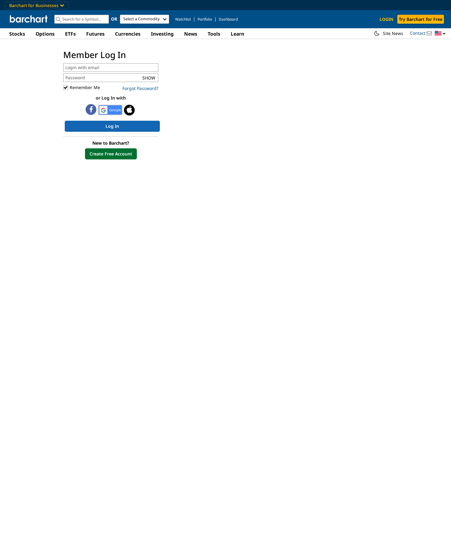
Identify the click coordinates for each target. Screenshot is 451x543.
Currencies (128, 33)
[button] (440, 33)
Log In (112, 126)
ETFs (70, 33)
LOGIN (386, 19)
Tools (214, 33)
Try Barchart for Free (420, 19)
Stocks (17, 33)
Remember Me (85, 87)
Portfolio (205, 19)
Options (45, 33)
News (190, 33)
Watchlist (183, 19)
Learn (237, 33)
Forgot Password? (140, 88)
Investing (162, 33)
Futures (95, 33)
